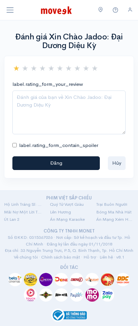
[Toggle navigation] (10, 10)
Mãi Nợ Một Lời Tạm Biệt (23, 212)
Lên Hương (60, 212)
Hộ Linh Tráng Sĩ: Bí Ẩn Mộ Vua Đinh (23, 204)
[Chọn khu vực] (100, 10)
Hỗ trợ (89, 257)
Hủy (116, 163)
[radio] (16, 68)
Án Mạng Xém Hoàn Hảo (115, 219)
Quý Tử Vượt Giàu (67, 204)
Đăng (56, 163)
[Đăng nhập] (130, 10)
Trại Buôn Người (111, 204)
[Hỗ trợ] (115, 10)
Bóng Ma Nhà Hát (114, 212)
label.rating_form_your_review (47, 84)
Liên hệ (106, 257)
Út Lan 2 (11, 219)
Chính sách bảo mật (60, 257)
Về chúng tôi (26, 257)
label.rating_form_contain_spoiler (58, 145)
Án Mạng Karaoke (67, 219)
